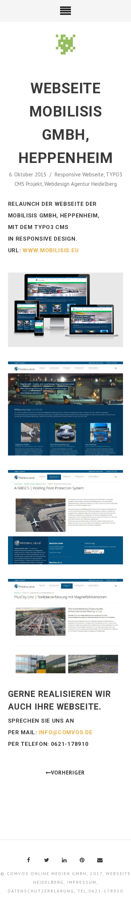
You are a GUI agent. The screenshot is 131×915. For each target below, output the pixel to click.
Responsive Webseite (79, 174)
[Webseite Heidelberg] (66, 45)
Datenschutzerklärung (41, 891)
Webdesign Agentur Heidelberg (80, 183)
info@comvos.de (66, 732)
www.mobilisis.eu (51, 250)
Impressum (81, 882)
